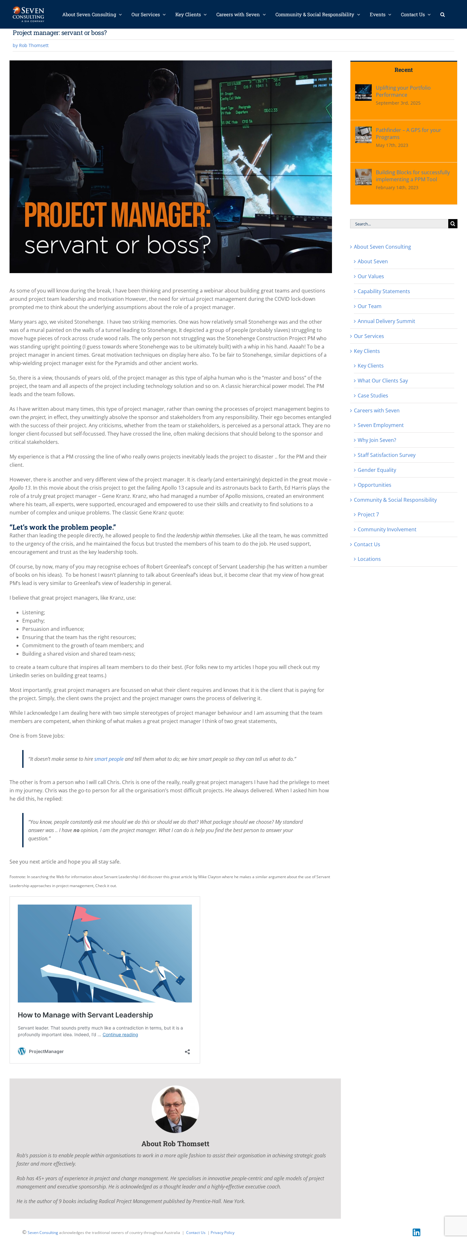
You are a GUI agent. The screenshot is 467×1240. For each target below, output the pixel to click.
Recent (404, 69)
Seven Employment (381, 425)
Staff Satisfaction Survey (387, 454)
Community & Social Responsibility (395, 499)
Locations (369, 558)
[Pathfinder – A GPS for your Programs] (363, 130)
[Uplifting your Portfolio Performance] (363, 88)
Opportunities (374, 484)
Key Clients (367, 351)
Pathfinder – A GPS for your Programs (408, 134)
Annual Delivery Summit (386, 321)
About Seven (373, 261)
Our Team (370, 306)
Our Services (369, 336)
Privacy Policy (222, 1232)
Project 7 (368, 514)
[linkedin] (416, 1231)
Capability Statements (384, 291)
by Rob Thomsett (31, 45)
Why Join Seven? (377, 440)
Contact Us (367, 544)
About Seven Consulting (382, 246)
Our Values (371, 276)
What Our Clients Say (383, 380)
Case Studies (373, 395)
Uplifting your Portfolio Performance (403, 91)
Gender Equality (377, 469)
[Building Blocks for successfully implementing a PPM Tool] (363, 172)
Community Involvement (387, 529)
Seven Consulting (43, 1232)
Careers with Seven (377, 410)
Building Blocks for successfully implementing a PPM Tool (413, 176)
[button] (442, 14)
